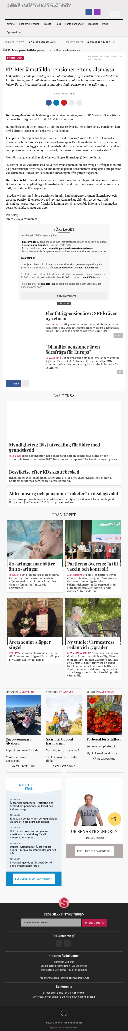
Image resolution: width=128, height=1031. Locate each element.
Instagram (97, 12)
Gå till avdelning (23, 766)
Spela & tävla (14, 32)
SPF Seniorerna (76, 992)
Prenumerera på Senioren (94, 851)
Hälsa (58, 24)
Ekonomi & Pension (29, 24)
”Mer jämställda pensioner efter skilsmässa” (50, 138)
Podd (105, 24)
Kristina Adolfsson (84, 996)
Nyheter (11, 24)
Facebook (89, 12)
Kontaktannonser (74, 24)
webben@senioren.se (78, 978)
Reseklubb (93, 24)
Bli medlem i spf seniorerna (33, 878)
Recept (47, 24)
